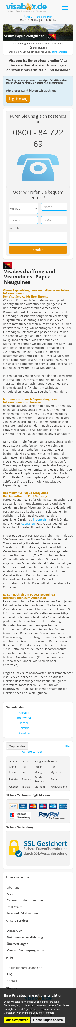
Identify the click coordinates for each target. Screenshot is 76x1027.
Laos (24, 772)
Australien (28, 523)
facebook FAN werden (22, 913)
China (12, 766)
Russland (27, 779)
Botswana (24, 718)
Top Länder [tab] (17, 746)
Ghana (13, 761)
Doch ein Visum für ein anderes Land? (38, 51)
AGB (10, 894)
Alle (67, 746)
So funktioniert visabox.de (24, 968)
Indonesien (40, 519)
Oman (25, 761)
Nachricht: (14, 228)
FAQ (9, 974)
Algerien (14, 786)
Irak (24, 766)
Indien (38, 766)
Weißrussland (59, 786)
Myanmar (56, 772)
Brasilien (24, 733)
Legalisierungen (54, 43)
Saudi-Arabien (39, 779)
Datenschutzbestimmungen (26, 900)
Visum (39, 43)
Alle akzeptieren (17, 1020)
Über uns (13, 888)
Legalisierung (18, 98)
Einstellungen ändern (48, 1020)
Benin (54, 761)
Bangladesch (42, 761)
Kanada (24, 713)
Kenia (12, 772)
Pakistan (14, 779)
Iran (53, 766)
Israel (24, 723)
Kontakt (12, 981)
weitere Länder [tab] (32, 751)
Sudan (54, 779)
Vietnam (40, 786)
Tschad (26, 786)
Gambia (23, 728)
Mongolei (40, 772)
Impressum (14, 907)
